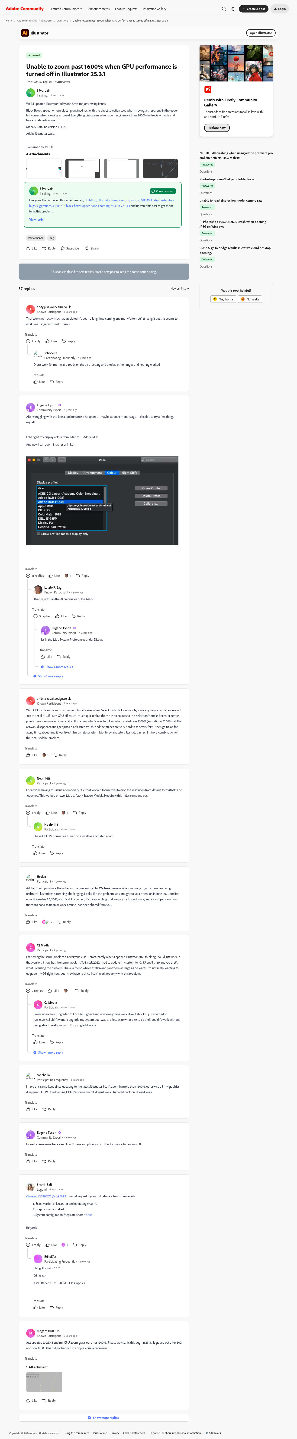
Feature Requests (126, 9)
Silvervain (44, 90)
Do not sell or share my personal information (175, 1433)
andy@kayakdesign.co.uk (54, 307)
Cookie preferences (134, 1433)
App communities (27, 20)
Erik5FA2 (50, 1256)
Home (9, 20)
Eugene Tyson (46, 405)
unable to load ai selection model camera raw (231, 200)
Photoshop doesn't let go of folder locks (227, 179)
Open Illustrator (261, 33)
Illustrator (46, 20)
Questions (62, 20)
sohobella (50, 353)
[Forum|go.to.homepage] (25, 8)
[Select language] (233, 8)
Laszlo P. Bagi (53, 587)
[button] (253, 8)
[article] (104, 324)
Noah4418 (44, 778)
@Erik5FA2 (59, 1196)
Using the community (76, 1433)
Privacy (115, 1433)
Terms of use (100, 1433)
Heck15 (41, 876)
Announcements (99, 9)
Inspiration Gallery (154, 9)
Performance (35, 238)
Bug (51, 238)
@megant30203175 (38, 1196)
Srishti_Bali (44, 1184)
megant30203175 (48, 1331)
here (89, 1215)
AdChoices (215, 1433)
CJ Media (43, 945)
